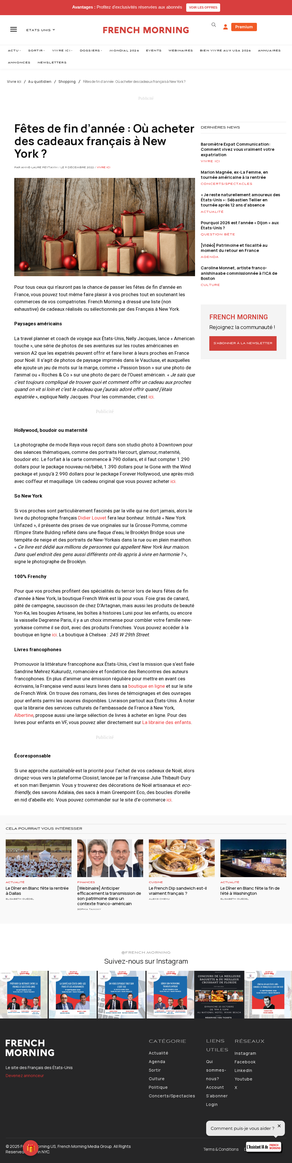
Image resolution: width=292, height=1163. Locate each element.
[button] (214, 25)
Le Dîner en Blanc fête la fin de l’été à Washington (250, 890)
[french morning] (146, 30)
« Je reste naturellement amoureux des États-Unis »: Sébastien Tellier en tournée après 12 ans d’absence (240, 200)
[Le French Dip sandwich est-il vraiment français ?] (182, 858)
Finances (86, 882)
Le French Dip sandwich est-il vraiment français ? (178, 890)
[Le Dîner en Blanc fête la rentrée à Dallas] (39, 858)
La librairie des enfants (166, 722)
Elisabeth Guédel (20, 899)
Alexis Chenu (159, 899)
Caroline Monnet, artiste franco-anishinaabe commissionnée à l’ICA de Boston (239, 273)
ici (151, 397)
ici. (174, 481)
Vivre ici (14, 81)
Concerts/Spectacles (226, 184)
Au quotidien (40, 81)
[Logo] (74, 1048)
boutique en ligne (146, 686)
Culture (210, 285)
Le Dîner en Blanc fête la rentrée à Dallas (37, 890)
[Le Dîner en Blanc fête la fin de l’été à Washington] (253, 858)
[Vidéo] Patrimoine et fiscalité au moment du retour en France (234, 247)
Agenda (210, 257)
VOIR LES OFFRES (203, 7)
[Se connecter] (225, 27)
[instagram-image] (24, 994)
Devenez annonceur (25, 1075)
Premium (244, 26)
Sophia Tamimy (89, 909)
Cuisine (156, 882)
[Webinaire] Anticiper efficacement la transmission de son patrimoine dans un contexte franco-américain (109, 896)
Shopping (67, 81)
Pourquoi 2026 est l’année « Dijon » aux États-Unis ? (240, 225)
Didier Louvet (92, 518)
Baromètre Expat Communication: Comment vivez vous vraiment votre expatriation (237, 149)
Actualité (212, 212)
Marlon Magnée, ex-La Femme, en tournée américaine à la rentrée (234, 174)
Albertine (23, 715)
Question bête (218, 234)
